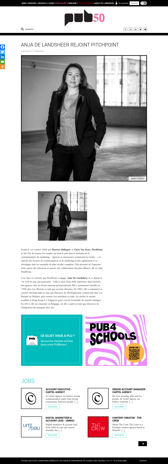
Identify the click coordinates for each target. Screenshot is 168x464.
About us (99, 3)
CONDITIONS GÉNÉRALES (48, 461)
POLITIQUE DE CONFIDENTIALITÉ (72, 461)
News (24, 3)
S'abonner (134, 3)
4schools (42, 3)
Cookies (89, 461)
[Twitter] (140, 29)
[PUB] (84, 20)
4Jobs (51, 3)
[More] (2, 66)
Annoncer (109, 3)
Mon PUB (72, 3)
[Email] (2, 61)
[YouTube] (145, 29)
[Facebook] (125, 29)
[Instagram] (130, 29)
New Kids (32, 3)
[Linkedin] (2, 56)
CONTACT (143, 461)
